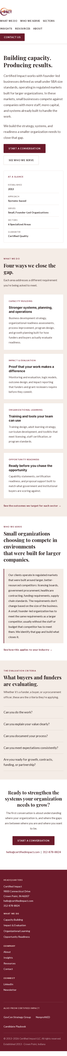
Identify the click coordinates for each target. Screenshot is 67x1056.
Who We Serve (30, 20)
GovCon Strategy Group (17, 1017)
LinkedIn (8, 984)
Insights (6, 28)
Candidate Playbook (15, 1026)
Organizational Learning (17, 930)
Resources (22, 28)
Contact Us (12, 37)
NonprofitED (43, 1017)
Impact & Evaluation (15, 925)
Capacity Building (13, 919)
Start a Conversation (25, 148)
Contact (8, 968)
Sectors (48, 20)
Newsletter (10, 989)
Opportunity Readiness (17, 936)
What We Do (8, 20)
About (38, 28)
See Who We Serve (21, 160)
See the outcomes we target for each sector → (32, 505)
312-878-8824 (52, 852)
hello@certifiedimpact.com (23, 852)
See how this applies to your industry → (28, 649)
